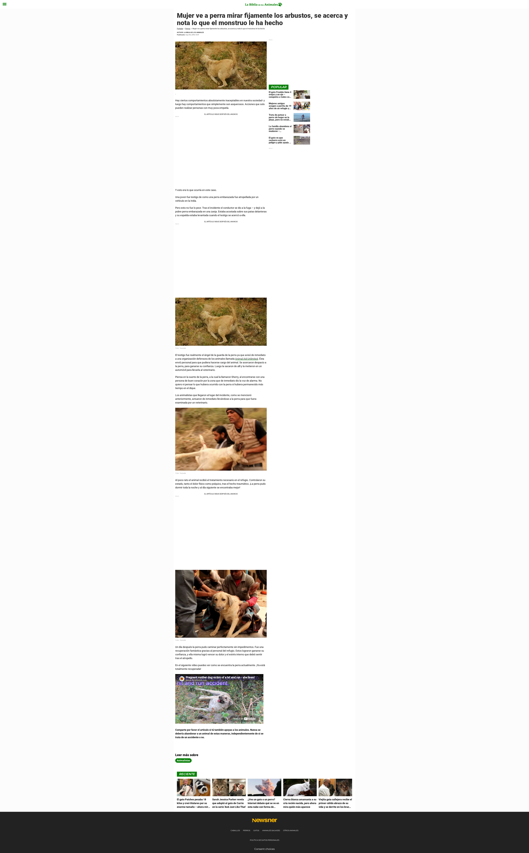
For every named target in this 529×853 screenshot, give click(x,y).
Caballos (235, 830)
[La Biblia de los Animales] (263, 4)
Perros (187, 29)
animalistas (183, 760)
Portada (180, 29)
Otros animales (290, 830)
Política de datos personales (264, 840)
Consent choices (264, 849)
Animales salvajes (271, 830)
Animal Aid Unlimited (246, 358)
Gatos (256, 830)
